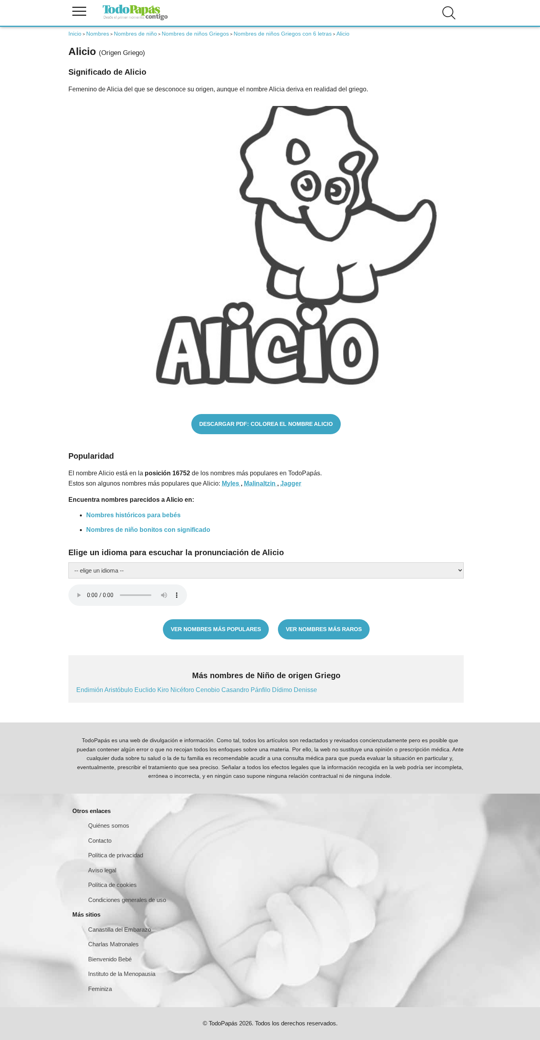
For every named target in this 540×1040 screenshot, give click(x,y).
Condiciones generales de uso (127, 899)
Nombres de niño (135, 33)
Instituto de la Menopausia (121, 973)
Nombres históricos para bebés (133, 515)
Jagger (290, 483)
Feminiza (100, 988)
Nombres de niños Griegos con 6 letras (283, 33)
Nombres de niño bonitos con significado (148, 529)
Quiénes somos (108, 825)
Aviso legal (102, 870)
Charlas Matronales (113, 944)
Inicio (74, 33)
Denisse (305, 689)
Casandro (236, 689)
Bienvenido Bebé (110, 959)
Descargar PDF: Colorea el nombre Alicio (266, 424)
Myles (231, 483)
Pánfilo (261, 689)
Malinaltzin (260, 483)
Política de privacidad (115, 855)
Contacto (99, 840)
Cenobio (208, 689)
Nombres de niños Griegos (195, 33)
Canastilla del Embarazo (119, 929)
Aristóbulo (119, 689)
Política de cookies (112, 884)
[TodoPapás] (135, 19)
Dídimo (283, 689)
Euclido (145, 689)
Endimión (90, 689)
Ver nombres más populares (216, 629)
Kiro (163, 689)
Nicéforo (183, 689)
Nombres (97, 33)
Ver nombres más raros (324, 629)
